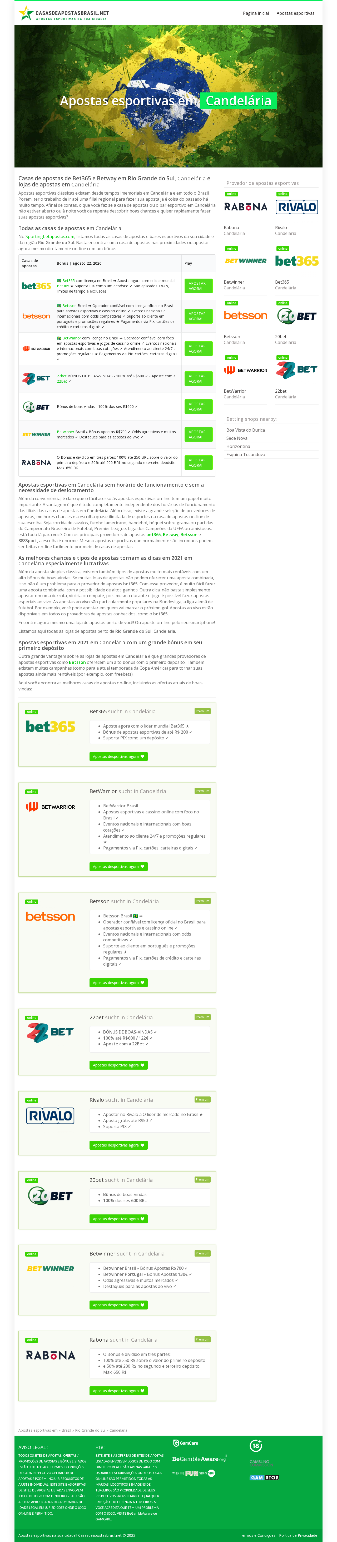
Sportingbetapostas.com (50, 236)
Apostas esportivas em (38, 1430)
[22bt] (36, 378)
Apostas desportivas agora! (117, 756)
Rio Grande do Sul (90, 1430)
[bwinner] (36, 434)
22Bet (62, 381)
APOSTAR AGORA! (197, 286)
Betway (171, 534)
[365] (36, 285)
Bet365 (68, 280)
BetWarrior (71, 337)
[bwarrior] (36, 348)
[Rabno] (36, 461)
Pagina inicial (256, 13)
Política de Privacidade (298, 1535)
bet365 (153, 534)
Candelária (142, 711)
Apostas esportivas (296, 13)
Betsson (69, 305)
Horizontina (238, 446)
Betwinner (65, 431)
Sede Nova (236, 438)
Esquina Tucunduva (245, 454)
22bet (62, 375)
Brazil (66, 1430)
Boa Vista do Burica (245, 430)
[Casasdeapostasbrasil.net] (63, 13)
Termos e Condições (257, 1535)
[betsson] (36, 315)
